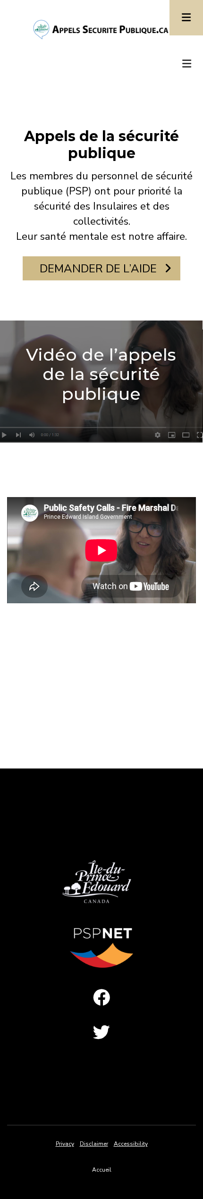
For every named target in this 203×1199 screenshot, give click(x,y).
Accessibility (131, 1144)
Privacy (65, 1144)
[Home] (101, 29)
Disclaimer (94, 1144)
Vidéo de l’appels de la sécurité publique (101, 374)
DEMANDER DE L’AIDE (100, 268)
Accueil (101, 1170)
